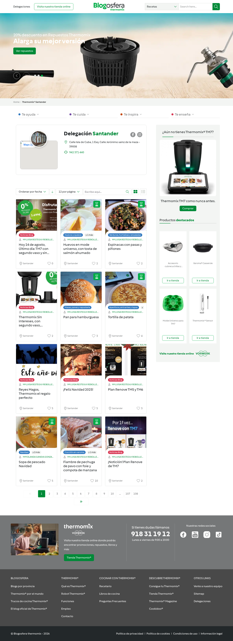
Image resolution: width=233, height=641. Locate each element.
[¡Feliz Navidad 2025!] (81, 363)
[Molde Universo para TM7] (173, 303)
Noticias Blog (26, 235)
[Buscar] (216, 6)
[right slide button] (26, 75)
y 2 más (36, 452)
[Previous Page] (30, 493)
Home (16, 102)
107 (128, 493)
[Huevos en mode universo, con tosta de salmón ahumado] (81, 219)
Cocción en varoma (74, 452)
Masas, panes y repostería (77, 307)
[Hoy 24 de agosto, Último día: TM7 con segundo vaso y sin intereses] (36, 219)
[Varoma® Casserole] (203, 246)
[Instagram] (207, 535)
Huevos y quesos (73, 235)
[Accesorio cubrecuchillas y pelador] (173, 246)
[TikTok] (218, 535)
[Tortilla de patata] (125, 291)
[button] (162, 6)
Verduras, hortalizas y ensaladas (125, 235)
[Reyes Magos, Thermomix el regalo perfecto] (36, 363)
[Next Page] (81, 501)
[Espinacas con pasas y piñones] (125, 219)
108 (135, 493)
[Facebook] (183, 535)
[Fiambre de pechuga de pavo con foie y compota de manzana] (81, 436)
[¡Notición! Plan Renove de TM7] (125, 436)
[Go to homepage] (109, 7)
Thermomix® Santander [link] (34, 102)
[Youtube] (195, 535)
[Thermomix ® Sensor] (203, 303)
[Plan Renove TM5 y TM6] (125, 363)
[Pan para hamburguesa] (81, 291)
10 (112, 493)
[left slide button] (16, 75)
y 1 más (89, 235)
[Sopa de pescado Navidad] (36, 436)
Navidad (24, 452)
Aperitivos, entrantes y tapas (123, 307)
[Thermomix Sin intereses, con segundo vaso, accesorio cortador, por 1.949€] (36, 291)
